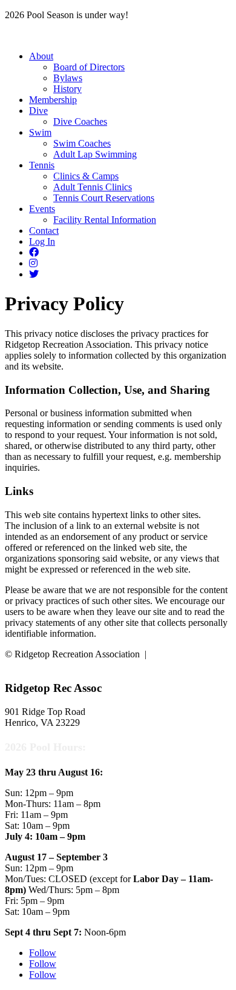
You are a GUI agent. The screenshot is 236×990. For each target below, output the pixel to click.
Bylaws (67, 78)
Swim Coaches (82, 143)
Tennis (41, 165)
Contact (44, 230)
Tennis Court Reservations (103, 198)
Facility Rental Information (104, 219)
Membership (53, 100)
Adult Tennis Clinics (92, 187)
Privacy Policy (179, 654)
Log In (42, 241)
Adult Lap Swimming (95, 154)
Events (42, 209)
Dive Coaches (80, 121)
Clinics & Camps (86, 176)
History (67, 89)
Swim (40, 132)
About (41, 56)
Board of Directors (89, 67)
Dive (38, 110)
